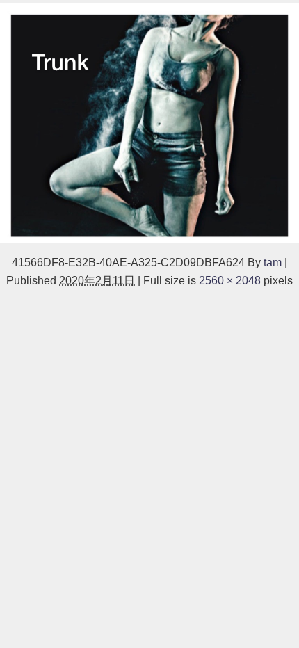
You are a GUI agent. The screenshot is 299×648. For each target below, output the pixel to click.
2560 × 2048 (230, 280)
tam (273, 262)
